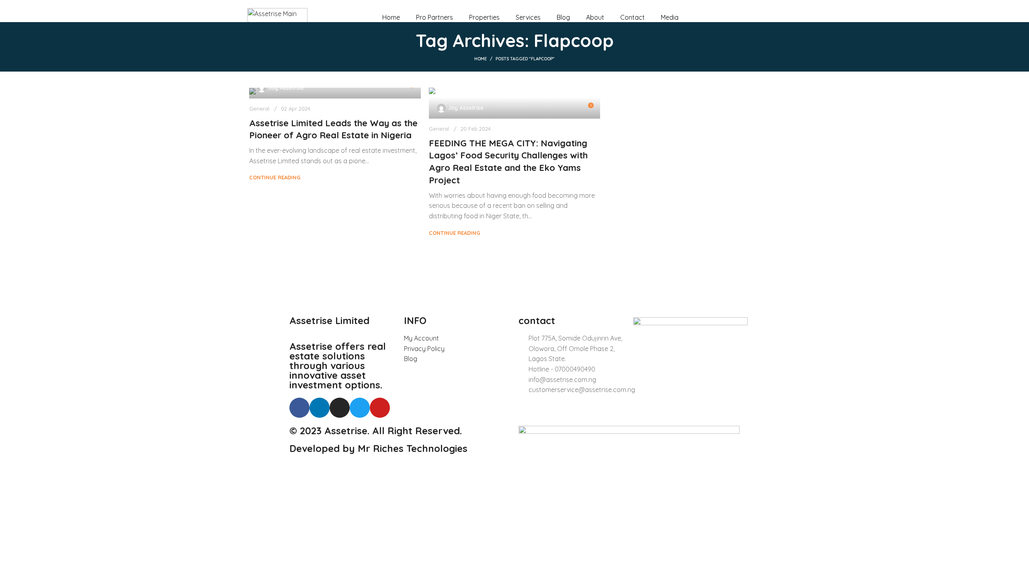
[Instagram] (340, 408)
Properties (484, 17)
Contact (632, 17)
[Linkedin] (320, 408)
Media (669, 17)
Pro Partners (434, 17)
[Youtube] (380, 408)
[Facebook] (299, 408)
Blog (563, 17)
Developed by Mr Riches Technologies (378, 448)
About (595, 17)
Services (528, 17)
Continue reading (275, 177)
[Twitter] (360, 408)
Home (391, 17)
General (259, 108)
